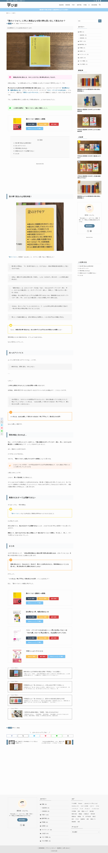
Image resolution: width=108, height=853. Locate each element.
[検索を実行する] (99, 20)
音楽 (79, 821)
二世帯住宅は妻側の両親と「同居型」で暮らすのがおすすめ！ (41, 712)
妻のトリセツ (13, 257)
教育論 (79, 816)
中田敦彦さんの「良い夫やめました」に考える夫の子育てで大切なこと (44, 685)
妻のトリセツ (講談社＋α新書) (35, 119)
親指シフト (93, 819)
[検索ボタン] (99, 5)
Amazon (80, 803)
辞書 (81, 32)
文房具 (82, 51)
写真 (79, 811)
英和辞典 (83, 38)
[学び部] (12, 5)
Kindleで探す (31, 124)
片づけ (77, 819)
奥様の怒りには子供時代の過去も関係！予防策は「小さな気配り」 (43, 671)
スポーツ (92, 806)
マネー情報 (83, 61)
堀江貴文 (92, 811)
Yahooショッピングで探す (34, 128)
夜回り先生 (74, 813)
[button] (12, 735)
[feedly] (96, 1)
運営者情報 (41, 848)
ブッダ (81, 808)
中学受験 (74, 811)
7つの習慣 (74, 803)
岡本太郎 (93, 813)
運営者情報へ (89, 225)
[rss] (98, 1)
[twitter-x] (94, 1)
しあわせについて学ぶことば (90, 803)
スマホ (97, 806)
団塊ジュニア (85, 811)
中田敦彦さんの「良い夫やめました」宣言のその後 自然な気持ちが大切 (44, 698)
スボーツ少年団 (84, 806)
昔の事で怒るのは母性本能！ (23, 143)
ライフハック (83, 54)
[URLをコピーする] (68, 735)
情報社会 (74, 816)
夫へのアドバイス (20, 145)
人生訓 (9, 23)
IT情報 (82, 47)
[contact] (100, 1)
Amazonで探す (43, 124)
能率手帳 (82, 44)
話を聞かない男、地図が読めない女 (37, 612)
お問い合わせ (66, 848)
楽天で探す (54, 124)
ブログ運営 (83, 64)
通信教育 (74, 821)
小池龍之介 (86, 813)
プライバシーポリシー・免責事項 (53, 848)
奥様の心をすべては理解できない (24, 151)
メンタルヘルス (95, 808)
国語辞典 (83, 35)
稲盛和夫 (83, 819)
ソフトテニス (75, 808)
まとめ (17, 153)
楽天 (73, 819)
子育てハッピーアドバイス (34, 651)
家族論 (17, 23)
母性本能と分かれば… (21, 148)
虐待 (88, 819)
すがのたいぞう (75, 806)
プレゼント (87, 808)
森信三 (94, 816)
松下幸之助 (88, 816)
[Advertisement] (40, 176)
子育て (82, 41)
